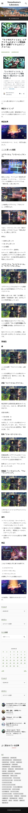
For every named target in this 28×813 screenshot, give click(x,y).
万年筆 (16, 795)
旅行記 (4, 800)
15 (10, 660)
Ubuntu (5, 775)
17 (17, 660)
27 (3, 666)
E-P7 (12, 762)
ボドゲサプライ (6, 789)
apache (13, 757)
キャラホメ (17, 780)
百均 (16, 800)
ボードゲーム (15, 791)
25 (21, 663)
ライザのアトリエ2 (18, 793)
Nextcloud (19, 768)
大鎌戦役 (5, 798)
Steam (17, 773)
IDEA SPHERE (6, 764)
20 (3, 663)
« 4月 (2, 671)
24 (17, 663)
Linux (14, 764)
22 (10, 663)
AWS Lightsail (7, 759)
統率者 (22, 800)
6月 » (25, 671)
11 (21, 657)
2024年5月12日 (15, 52)
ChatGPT (5, 762)
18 (21, 660)
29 (10, 666)
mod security (16, 766)
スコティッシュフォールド (8, 784)
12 (24, 657)
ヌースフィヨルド (6, 786)
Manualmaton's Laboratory (14, 3)
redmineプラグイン (7, 773)
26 (24, 663)
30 (14, 666)
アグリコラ (16, 777)
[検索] (24, 637)
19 (24, 660)
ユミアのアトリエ (6, 793)
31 (17, 666)
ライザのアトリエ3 (7, 795)
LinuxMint (6, 766)
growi (19, 762)
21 (6, 663)
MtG (4, 768)
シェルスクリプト (6, 782)
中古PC (23, 795)
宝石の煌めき (13, 798)
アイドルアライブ (6, 777)
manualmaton (5, 52)
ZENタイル (14, 775)
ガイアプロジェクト (7, 780)
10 (17, 657)
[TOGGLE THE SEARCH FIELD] (26, 3)
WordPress (17, 810)
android (5, 757)
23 (14, 663)
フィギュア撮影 (17, 786)
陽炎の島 (5, 802)
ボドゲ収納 (5, 791)
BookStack (17, 759)
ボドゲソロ (16, 789)
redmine (11, 771)
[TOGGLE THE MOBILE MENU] (2, 3)
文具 (21, 798)
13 (3, 660)
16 (14, 660)
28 (6, 666)
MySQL (10, 768)
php (4, 771)
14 (6, 660)
